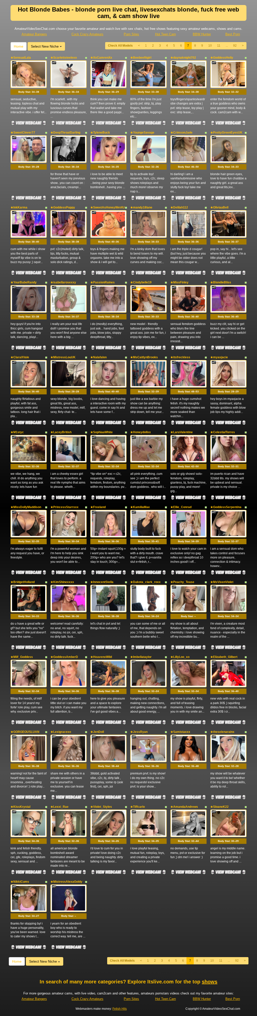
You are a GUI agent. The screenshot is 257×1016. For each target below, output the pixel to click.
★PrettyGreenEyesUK (226, 132)
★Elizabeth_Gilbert (223, 657)
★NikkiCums (20, 881)
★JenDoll (97, 732)
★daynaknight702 (183, 57)
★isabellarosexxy (63, 282)
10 (210, 45)
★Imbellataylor (141, 657)
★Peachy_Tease (182, 582)
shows (209, 981)
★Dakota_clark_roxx (145, 582)
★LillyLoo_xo (179, 657)
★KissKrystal (20, 807)
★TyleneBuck (100, 132)
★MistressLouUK (63, 357)
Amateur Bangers (34, 34)
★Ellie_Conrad (180, 507)
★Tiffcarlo (137, 807)
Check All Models (120, 45)
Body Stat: (28, 91)
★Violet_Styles (101, 807)
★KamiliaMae (140, 507)
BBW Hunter (202, 34)
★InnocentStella (101, 582)
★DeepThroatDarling (65, 132)
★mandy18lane (141, 207)
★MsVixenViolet (221, 582)
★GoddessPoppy (62, 207)
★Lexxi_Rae (59, 807)
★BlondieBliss (220, 282)
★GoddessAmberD (64, 657)
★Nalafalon (98, 357)
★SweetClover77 (23, 132)
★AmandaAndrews (184, 807)
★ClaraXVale (20, 357)
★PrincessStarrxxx (64, 507)
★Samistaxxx (180, 732)
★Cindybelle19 (141, 282)
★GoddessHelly (221, 57)
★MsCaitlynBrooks (144, 357)
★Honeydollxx (140, 432)
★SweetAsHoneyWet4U (107, 207)
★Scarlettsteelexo (63, 57)
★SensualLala (21, 57)
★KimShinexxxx (62, 582)
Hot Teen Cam (165, 34)
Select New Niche (45, 46)
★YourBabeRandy (24, 282)
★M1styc (17, 432)
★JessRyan (139, 732)
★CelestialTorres (222, 432)
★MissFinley (179, 282)
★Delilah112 (179, 207)
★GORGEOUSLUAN (25, 732)
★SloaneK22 (219, 807)
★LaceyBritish (61, 432)
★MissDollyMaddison (26, 507)
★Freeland (98, 507)
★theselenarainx (222, 732)
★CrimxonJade (181, 132)
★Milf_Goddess (22, 657)
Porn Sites (131, 34)
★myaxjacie (219, 357)
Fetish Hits (119, 1008)
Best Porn (232, 34)
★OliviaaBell (219, 207)
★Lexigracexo (60, 732)
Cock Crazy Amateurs (87, 34)
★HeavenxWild (101, 657)
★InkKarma (19, 207)
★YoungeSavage (142, 132)
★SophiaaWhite (101, 432)
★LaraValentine (181, 432)
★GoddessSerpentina (225, 507)
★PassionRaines (102, 282)
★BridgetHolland (23, 582)
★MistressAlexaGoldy (66, 881)
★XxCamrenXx (101, 57)
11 (218, 45)
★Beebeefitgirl (140, 57)
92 (235, 45)
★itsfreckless (180, 357)
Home (18, 46)
